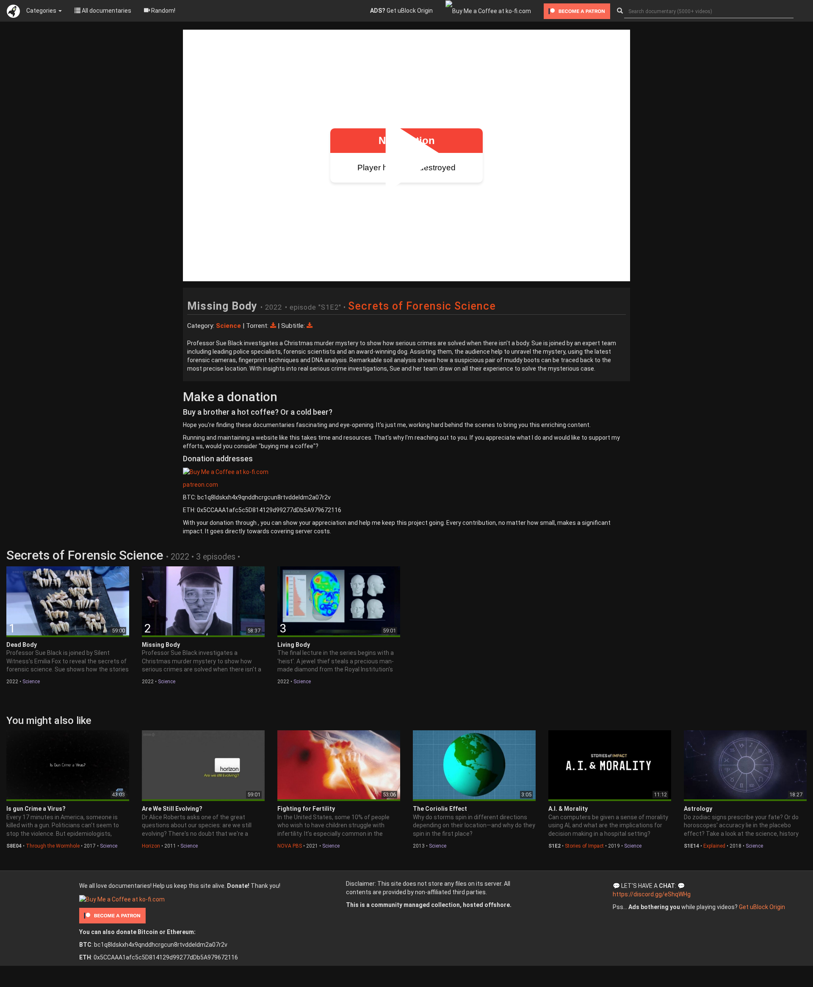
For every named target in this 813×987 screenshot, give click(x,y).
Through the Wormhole (53, 846)
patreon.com (200, 484)
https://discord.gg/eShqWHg (652, 894)
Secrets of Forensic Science (422, 306)
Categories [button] (42, 10)
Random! (162, 10)
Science (31, 682)
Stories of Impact (584, 846)
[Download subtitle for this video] (309, 326)
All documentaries (105, 10)
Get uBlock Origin (401, 10)
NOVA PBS (289, 846)
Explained (714, 846)
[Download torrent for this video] (274, 326)
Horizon (151, 846)
